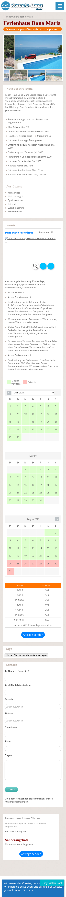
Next (50, 266)
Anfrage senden (33, 635)
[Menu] (60, 6)
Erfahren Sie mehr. (23, 890)
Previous (43, 266)
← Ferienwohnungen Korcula (18, 16)
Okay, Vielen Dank (52, 883)
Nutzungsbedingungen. (17, 801)
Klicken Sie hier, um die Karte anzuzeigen (26, 655)
